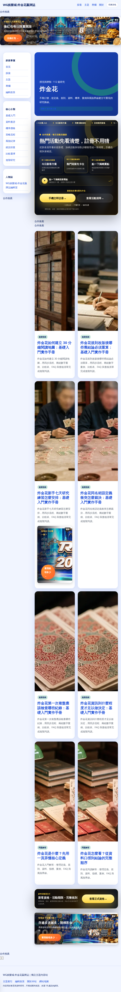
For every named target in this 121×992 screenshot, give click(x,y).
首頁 (8, 66)
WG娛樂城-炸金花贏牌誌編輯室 (16, 185)
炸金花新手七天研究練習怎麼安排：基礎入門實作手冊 (53, 497)
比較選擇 (10, 153)
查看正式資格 (98, 898)
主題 (86, 4)
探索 (79, 4)
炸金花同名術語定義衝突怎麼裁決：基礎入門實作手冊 (96, 497)
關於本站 (32, 981)
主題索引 (7, 981)
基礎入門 (10, 115)
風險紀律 (10, 141)
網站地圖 (44, 981)
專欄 (94, 4)
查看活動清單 (95, 198)
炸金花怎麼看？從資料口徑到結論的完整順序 (96, 858)
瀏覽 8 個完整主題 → (50, 108)
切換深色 (112, 5)
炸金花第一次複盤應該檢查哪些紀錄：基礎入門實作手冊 (53, 708)
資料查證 (10, 121)
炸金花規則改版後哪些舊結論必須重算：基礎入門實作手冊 (96, 347)
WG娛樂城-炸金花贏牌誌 (19, 5)
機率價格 (10, 128)
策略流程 (10, 134)
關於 (101, 4)
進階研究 (10, 160)
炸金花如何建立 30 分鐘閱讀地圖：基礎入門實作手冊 (54, 347)
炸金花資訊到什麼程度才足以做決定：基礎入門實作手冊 (96, 708)
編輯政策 (10, 92)
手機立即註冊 (57, 198)
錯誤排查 (10, 147)
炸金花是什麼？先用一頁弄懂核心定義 (53, 855)
